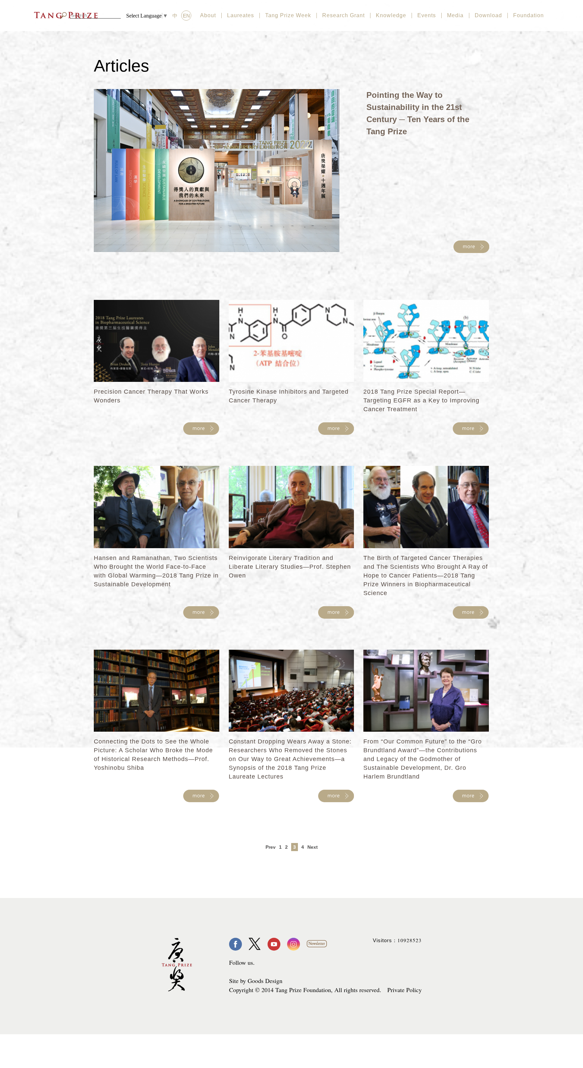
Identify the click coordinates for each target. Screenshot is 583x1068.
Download (488, 15)
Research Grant (343, 15)
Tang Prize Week (288, 15)
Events (426, 15)
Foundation (528, 15)
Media (455, 15)
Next (312, 847)
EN (186, 16)
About (208, 15)
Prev (271, 847)
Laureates (240, 15)
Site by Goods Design (255, 981)
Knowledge (391, 15)
